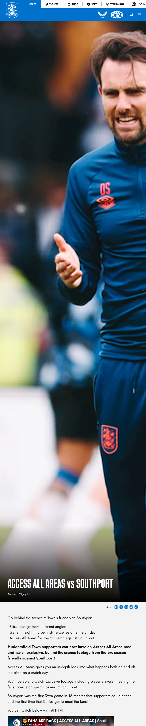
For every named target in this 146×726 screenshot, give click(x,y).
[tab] (32, 4)
